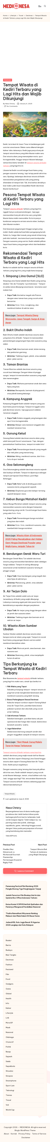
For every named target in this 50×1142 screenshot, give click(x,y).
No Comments (12, 106)
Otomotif (10, 1042)
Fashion (9, 964)
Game (8, 989)
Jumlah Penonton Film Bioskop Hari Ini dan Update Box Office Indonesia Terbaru (23, 896)
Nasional (9, 1032)
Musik (8, 1027)
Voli (7, 1105)
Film (7, 974)
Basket (9, 940)
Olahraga (10, 1037)
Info (7, 1003)
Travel (8, 1100)
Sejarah (9, 1056)
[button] (11, 836)
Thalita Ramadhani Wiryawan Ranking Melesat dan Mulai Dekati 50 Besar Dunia (23, 914)
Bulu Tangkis (11, 955)
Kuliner (8, 1008)
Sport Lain (10, 1085)
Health (8, 998)
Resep (8, 1052)
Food (8, 979)
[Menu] (39, 6)
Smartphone (11, 1080)
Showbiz (9, 1071)
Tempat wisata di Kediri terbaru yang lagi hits (22, 752)
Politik (8, 1047)
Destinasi (7, 80)
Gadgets (9, 984)
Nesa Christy (13, 807)
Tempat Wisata (10, 794)
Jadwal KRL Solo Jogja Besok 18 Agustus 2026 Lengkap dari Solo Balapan (23, 923)
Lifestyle (9, 1013)
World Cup (10, 1110)
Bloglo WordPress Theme (25, 1130)
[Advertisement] (25, 48)
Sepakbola (10, 1066)
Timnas (9, 1095)
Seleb (8, 1061)
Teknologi (10, 1090)
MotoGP (9, 1023)
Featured (9, 969)
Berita (8, 945)
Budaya (9, 950)
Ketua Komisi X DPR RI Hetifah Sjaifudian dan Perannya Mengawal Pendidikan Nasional (24, 905)
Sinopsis (9, 1076)
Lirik (7, 1018)
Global (8, 993)
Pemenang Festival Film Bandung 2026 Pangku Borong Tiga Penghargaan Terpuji (23, 887)
